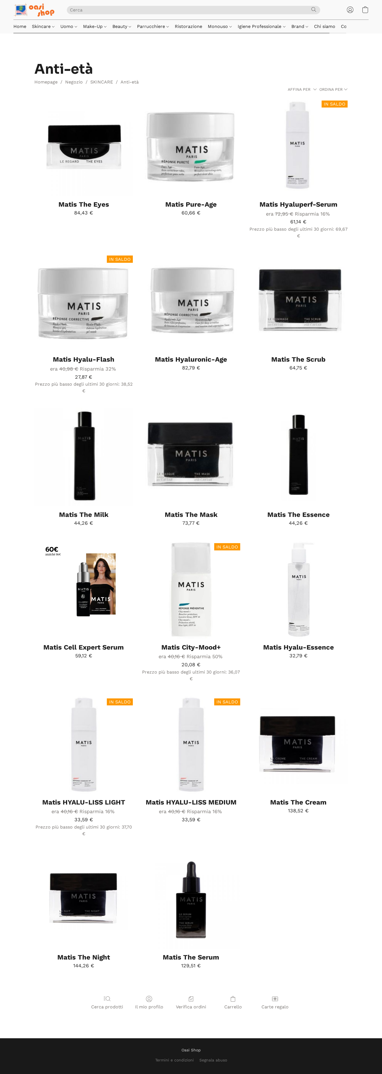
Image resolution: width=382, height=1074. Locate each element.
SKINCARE (101, 82)
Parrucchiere (151, 26)
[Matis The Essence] (298, 457)
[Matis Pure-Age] (191, 147)
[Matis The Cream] (298, 745)
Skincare (42, 26)
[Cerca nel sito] (314, 9)
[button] (34, 10)
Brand (298, 26)
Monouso (218, 26)
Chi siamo (324, 26)
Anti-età (130, 82)
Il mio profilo (149, 1006)
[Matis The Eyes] (83, 147)
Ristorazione (188, 26)
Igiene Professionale (260, 26)
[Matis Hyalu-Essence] (298, 589)
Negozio (74, 82)
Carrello (233, 1006)
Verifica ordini (191, 1006)
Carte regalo (275, 1006)
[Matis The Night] (83, 900)
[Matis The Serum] (191, 900)
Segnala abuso (213, 1060)
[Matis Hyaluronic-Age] (191, 302)
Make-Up (93, 26)
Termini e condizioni (174, 1060)
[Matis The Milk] (83, 457)
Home (19, 26)
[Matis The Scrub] (298, 302)
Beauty (120, 26)
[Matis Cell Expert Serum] (83, 589)
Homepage (46, 82)
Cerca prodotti (107, 1006)
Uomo (67, 26)
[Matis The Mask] (191, 457)
